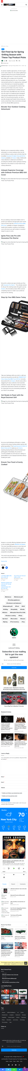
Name (3, 776)
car (18, 1012)
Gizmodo (24, 1014)
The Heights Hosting (22, 1059)
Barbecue (8, 597)
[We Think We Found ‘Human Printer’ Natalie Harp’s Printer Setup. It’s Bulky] (5, 1002)
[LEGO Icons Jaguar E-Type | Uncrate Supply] (21, 931)
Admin (4, 60)
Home (3, 46)
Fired (17, 606)
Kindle (23, 609)
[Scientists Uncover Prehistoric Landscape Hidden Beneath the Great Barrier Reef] (7, 945)
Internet (17, 1017)
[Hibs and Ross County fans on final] (5, 903)
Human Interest (11, 1017)
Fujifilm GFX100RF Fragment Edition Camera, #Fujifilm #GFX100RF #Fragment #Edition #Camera (6, 726)
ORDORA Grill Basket (20, 544)
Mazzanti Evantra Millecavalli (17, 895)
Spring (5, 622)
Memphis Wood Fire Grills (18, 612)
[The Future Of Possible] (5, 917)
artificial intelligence (11, 1012)
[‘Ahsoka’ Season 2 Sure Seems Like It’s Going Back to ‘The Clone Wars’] (23, 1002)
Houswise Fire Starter (9, 285)
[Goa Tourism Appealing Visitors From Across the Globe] (5, 910)
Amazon (14, 158)
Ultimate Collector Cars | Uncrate (18, 888)
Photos (3, 1019)
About (10, 1061)
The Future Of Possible (16, 915)
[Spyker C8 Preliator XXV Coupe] (7, 931)
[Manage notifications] (24, 1068)
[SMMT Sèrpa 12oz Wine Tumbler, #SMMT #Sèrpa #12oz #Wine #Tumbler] (7, 736)
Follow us (3, 1026)
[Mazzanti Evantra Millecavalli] (5, 897)
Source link (4, 561)
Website (3, 787)
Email (2, 782)
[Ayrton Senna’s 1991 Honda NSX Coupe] (5, 991)
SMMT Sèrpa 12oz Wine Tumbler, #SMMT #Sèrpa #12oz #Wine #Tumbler (7, 743)
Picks (20, 615)
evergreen (11, 1014)
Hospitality (14, 609)
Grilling (6, 609)
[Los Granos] (9, 5)
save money (15, 1019)
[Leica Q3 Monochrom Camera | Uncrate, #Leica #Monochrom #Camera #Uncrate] (21, 736)
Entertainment (4, 1014)
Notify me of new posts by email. (9, 796)
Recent (13, 884)
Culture (22, 1012)
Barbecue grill (19, 597)
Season (23, 618)
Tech (21, 1061)
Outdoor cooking (11, 615)
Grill (23, 606)
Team (14, 1061)
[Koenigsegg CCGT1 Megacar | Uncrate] (23, 997)
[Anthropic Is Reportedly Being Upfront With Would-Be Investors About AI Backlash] (21, 945)
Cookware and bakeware (14, 603)
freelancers (18, 1014)
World (18, 1061)
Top (23, 622)
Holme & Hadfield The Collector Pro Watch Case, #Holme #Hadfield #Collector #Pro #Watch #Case (20, 726)
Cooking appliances (14, 600)
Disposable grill (8, 606)
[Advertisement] (14, 29)
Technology (22, 1019)
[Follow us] (26, 963)
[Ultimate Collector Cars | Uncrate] (5, 890)
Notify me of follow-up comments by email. (12, 793)
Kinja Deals (23, 1017)
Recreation (14, 618)
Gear (7, 46)
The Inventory (15, 622)
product (5, 618)
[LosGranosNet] (14, 10)
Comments (22, 884)
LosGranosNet (4, 1059)
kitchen (5, 612)
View (10, 1022)
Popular (4, 884)
